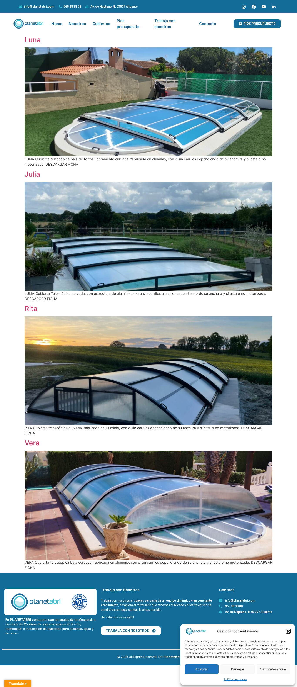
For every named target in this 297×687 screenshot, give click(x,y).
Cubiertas (101, 23)
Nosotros (77, 23)
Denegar (237, 669)
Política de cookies (235, 679)
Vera (32, 443)
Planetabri (172, 657)
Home (57, 23)
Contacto (207, 23)
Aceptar (201, 669)
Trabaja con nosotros (164, 24)
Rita (31, 308)
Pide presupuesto (128, 24)
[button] (288, 631)
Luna (33, 40)
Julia (32, 174)
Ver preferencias (273, 669)
